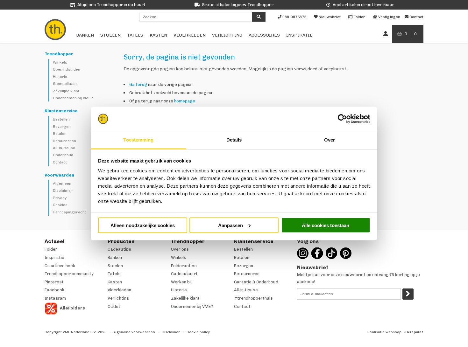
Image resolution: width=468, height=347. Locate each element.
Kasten (158, 35)
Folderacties (184, 265)
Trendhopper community (69, 273)
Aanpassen (230, 225)
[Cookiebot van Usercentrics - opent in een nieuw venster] (342, 119)
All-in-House (64, 148)
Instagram (55, 298)
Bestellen (61, 119)
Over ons (180, 249)
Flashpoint (413, 332)
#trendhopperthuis (253, 298)
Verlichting (227, 35)
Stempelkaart (65, 83)
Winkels (60, 62)
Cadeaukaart (184, 273)
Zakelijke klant (66, 91)
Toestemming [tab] (138, 139)
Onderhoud (63, 155)
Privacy (60, 198)
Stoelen (110, 35)
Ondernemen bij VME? (73, 98)
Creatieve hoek (60, 265)
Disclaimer (63, 190)
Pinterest (54, 282)
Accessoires (264, 35)
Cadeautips (119, 249)
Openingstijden (66, 69)
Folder (51, 249)
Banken (85, 35)
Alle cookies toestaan (325, 225)
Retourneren (64, 141)
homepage (184, 101)
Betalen (60, 133)
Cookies (60, 205)
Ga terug (138, 84)
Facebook (54, 290)
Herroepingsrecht (69, 212)
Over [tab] (329, 139)
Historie (60, 76)
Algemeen (62, 183)
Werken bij (181, 282)
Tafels (135, 35)
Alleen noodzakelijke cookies (142, 225)
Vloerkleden (190, 35)
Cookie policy (198, 332)
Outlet (114, 306)
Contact (60, 162)
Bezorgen (62, 126)
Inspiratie (299, 35)
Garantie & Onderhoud (256, 282)
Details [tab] (234, 139)
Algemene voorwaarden (134, 332)
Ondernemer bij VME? (192, 306)
